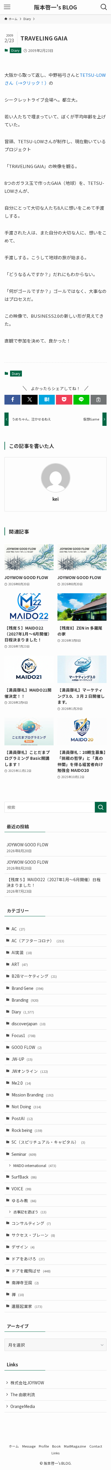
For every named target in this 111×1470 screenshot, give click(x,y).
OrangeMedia (22, 1406)
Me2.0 (21, 1083)
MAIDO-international (34, 1165)
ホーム (14, 1446)
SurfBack (24, 1177)
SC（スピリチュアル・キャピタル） (48, 1142)
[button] (12, 400)
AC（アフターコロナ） (38, 940)
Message (29, 1446)
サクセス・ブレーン (33, 1235)
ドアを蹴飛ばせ (31, 1271)
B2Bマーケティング (34, 976)
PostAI (22, 1118)
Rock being (27, 1130)
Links (55, 1453)
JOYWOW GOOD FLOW (27, 847)
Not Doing (26, 1106)
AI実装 (22, 952)
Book (56, 1446)
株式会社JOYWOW (27, 1383)
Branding (25, 1000)
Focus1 (24, 1035)
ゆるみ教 (24, 1200)
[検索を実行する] (101, 807)
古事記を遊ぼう (29, 1211)
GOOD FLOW (27, 1047)
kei (55, 499)
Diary (15, 50)
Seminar (24, 1154)
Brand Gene (28, 988)
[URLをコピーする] (99, 400)
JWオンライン (30, 1071)
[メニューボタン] (7, 7)
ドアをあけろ (28, 1259)
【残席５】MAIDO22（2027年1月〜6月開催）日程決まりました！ (54, 885)
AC (18, 929)
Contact (95, 1446)
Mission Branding (33, 1095)
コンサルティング (31, 1223)
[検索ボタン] (104, 7)
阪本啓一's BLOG (55, 7)
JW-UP (22, 1059)
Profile (44, 1446)
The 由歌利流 (22, 1394)
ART (20, 964)
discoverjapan (29, 1023)
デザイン (23, 1247)
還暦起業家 (27, 1306)
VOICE (21, 1189)
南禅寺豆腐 (25, 1282)
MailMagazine (75, 1446)
